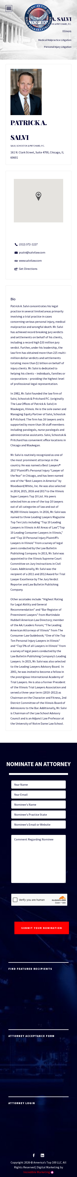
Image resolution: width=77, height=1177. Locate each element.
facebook (34, 1156)
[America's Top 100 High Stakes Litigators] (38, 18)
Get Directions (28, 269)
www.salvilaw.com (30, 260)
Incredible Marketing (36, 1172)
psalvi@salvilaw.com (32, 252)
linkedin (42, 1156)
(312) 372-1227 (28, 244)
